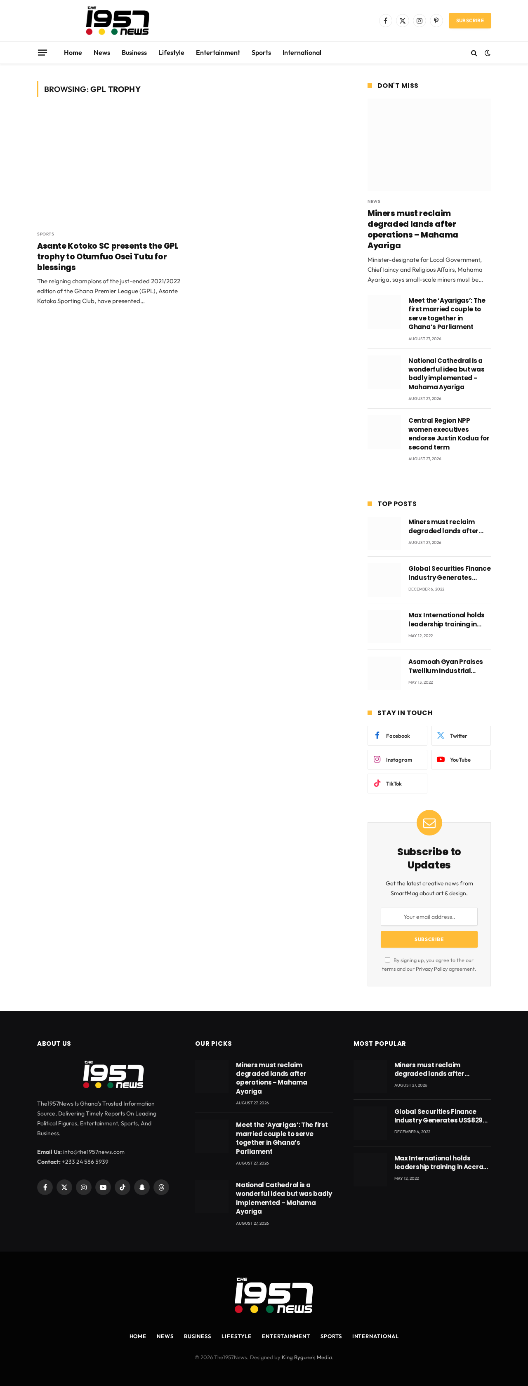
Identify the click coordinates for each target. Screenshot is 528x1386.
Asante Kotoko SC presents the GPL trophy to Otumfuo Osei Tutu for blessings (107, 257)
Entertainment (218, 52)
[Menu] (42, 52)
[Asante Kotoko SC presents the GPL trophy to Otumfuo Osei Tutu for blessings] (110, 168)
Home (73, 52)
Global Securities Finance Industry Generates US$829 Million (449, 573)
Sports (261, 52)
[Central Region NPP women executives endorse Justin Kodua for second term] (384, 432)
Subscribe (470, 20)
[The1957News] (110, 20)
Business (134, 52)
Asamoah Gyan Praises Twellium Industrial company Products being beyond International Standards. (449, 666)
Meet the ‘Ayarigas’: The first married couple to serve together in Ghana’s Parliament (447, 313)
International (302, 52)
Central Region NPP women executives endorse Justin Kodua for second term (449, 433)
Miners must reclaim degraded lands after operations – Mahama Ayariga (413, 229)
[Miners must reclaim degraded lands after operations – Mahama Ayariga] (429, 145)
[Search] (474, 52)
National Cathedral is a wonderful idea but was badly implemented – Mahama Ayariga (446, 373)
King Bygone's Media (307, 1357)
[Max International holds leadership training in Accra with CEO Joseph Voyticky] (384, 626)
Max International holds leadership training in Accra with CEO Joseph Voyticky (446, 619)
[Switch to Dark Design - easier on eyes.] (487, 52)
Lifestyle (171, 52)
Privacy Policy (432, 968)
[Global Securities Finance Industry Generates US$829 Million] (384, 580)
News (102, 52)
